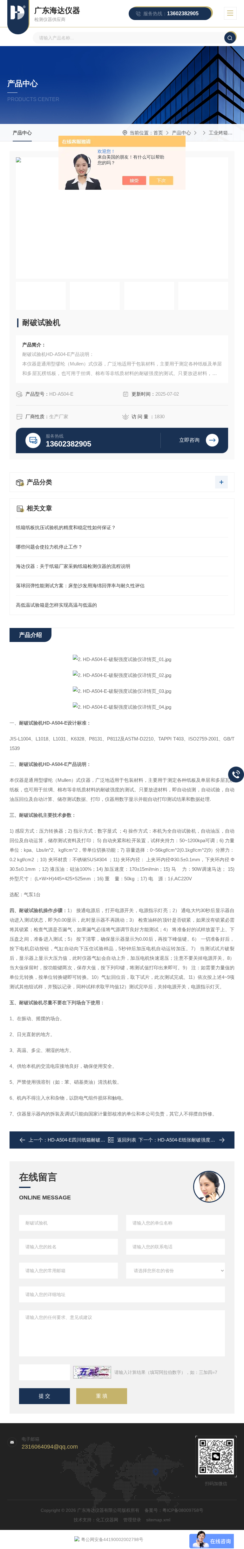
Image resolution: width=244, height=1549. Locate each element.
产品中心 (22, 132)
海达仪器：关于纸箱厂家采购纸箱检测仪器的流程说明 (73, 566)
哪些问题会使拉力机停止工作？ (49, 546)
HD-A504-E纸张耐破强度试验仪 (191, 1140)
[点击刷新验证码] (92, 1372)
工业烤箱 (218, 132)
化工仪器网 (107, 1519)
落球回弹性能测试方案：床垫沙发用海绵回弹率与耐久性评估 (80, 585)
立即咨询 (189, 440)
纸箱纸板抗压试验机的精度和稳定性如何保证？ (66, 527)
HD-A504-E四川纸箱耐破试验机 (81, 1140)
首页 (158, 132)
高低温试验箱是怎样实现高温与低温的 (56, 605)
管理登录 (132, 1519)
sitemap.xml (158, 1519)
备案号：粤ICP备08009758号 (174, 1510)
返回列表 (126, 1140)
